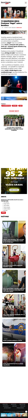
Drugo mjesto (6, 203)
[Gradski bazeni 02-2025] (14, 98)
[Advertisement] (14, 149)
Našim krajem (19, 27)
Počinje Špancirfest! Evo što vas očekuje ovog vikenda (13, 364)
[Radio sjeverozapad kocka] (14, 181)
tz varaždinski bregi (6, 105)
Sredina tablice (6, 208)
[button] (2, 123)
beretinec (15, 105)
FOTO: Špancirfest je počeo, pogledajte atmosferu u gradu (13, 266)
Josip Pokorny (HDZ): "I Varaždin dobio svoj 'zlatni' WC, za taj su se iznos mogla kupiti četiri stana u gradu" (14, 290)
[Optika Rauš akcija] (14, 32)
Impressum (13, 404)
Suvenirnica (6, 406)
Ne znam (5, 210)
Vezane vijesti (14, 111)
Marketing (5, 404)
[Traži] (16, 2)
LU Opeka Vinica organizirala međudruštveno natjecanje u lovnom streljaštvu (14, 129)
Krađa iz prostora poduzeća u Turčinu (12, 340)
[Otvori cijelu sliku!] (14, 12)
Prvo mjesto (6, 202)
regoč (21, 105)
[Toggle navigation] (26, 2)
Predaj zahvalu (20, 407)
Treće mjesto (6, 205)
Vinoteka (14, 406)
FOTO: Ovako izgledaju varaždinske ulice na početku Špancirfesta (14, 315)
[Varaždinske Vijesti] (6, 2)
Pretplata (22, 406)
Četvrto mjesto (6, 207)
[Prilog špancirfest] (14, 414)
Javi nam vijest (7, 407)
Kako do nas (22, 404)
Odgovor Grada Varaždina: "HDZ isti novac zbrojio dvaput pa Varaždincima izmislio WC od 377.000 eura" (13, 241)
